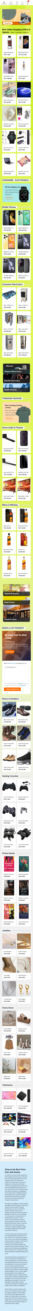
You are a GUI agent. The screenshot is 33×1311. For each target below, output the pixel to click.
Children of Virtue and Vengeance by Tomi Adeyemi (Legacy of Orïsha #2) (9, 898)
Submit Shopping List (12, 689)
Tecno (16, 1273)
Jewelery (6, 930)
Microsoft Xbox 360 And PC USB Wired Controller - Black (23, 797)
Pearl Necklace (22, 975)
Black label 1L (7, 526)
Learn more (9, 652)
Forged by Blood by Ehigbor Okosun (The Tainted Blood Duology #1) (23, 874)
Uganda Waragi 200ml (9, 52)
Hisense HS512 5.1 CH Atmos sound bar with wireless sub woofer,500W (9, 472)
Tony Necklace (8, 999)
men (16, 1214)
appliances (18, 1243)
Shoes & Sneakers (10, 699)
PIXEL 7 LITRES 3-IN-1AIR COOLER (23, 305)
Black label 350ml (8, 549)
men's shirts (15, 1218)
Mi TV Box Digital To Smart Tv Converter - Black (23, 1106)
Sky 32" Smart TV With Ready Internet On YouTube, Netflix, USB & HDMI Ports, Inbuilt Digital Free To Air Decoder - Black (23, 1130)
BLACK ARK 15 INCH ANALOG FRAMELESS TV (9, 496)
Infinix (12, 1273)
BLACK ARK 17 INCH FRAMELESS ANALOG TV (23, 496)
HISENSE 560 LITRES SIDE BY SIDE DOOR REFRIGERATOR (23, 472)
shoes (20, 1210)
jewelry (12, 1212)
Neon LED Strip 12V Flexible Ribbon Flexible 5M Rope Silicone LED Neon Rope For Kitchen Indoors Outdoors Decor (23, 100)
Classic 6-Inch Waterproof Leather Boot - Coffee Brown (9, 743)
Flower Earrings (22, 951)
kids (25, 1214)
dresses (22, 1219)
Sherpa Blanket (8, 1029)
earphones (22, 1285)
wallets (24, 1226)
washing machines (20, 1251)
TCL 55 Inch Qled (22, 1153)
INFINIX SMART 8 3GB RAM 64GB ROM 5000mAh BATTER (9, 228)
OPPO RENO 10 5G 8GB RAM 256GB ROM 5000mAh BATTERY (9, 76)
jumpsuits (11, 1221)
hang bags (19, 1226)
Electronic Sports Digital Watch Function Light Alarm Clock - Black (9, 147)
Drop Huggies (22, 999)
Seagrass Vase (22, 1029)
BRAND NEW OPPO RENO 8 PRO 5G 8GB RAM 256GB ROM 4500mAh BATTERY (23, 52)
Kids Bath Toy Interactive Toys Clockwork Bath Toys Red (23, 171)
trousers (7, 1219)
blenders (12, 1251)
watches (7, 1226)
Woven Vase (7, 1052)
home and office (18, 1244)
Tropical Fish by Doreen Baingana (23, 922)
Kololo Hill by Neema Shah (9, 922)
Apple (19, 1273)
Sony (23, 1273)
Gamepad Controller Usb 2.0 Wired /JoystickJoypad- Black (9, 821)
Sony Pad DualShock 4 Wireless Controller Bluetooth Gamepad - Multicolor (23, 821)
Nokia (25, 1271)
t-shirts (21, 1218)
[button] (3, 17)
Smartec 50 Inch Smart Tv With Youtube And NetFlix (9, 1153)
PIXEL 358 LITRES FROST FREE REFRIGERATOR (23, 353)
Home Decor (8, 1008)
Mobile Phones (9, 207)
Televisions (7, 1085)
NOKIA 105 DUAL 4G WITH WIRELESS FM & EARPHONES (23, 275)
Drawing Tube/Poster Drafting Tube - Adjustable (23, 147)
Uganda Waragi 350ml (23, 76)
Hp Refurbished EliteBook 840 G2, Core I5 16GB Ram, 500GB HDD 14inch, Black (9, 171)
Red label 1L (21, 549)
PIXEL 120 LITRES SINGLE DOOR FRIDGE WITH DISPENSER (23, 329)
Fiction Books (8, 853)
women (20, 1214)
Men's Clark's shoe (9, 719)
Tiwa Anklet (7, 975)
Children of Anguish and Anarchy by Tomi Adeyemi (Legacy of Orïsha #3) (23, 898)
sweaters (7, 1212)
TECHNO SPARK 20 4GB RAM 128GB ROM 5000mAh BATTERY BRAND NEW (23, 252)
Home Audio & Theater (12, 427)
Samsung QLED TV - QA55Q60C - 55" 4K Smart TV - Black (9, 1106)
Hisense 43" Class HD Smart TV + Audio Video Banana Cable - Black (9, 1130)
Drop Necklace (7, 951)
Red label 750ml (8, 573)
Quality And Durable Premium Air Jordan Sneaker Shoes (23, 743)
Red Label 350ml (22, 573)
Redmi (11, 1275)
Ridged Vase (7, 1076)
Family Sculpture (22, 1052)
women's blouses (15, 1219)
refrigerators (20, 1250)
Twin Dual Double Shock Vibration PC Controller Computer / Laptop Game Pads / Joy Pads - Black (9, 844)
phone (14, 1258)
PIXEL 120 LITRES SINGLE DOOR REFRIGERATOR (9, 329)
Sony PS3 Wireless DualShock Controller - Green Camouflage (9, 797)
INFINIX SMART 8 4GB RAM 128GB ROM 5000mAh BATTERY (23, 228)
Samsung (7, 1273)
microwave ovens (11, 1250)
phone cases (13, 1285)
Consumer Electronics (12, 284)
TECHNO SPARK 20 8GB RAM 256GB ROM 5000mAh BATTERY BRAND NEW (9, 275)
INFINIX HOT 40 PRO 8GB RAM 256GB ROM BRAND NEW (9, 252)
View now (9, 198)
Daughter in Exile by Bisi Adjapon (9, 874)
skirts (6, 1221)
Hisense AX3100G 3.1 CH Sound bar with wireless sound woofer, (9, 448)
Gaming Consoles (10, 776)
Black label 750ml (23, 526)
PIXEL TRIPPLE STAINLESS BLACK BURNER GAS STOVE (9, 305)
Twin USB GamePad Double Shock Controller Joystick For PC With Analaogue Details (23, 844)
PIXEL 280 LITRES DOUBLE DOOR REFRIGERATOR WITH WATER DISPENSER (9, 353)
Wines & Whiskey (10, 505)
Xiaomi (7, 1275)
